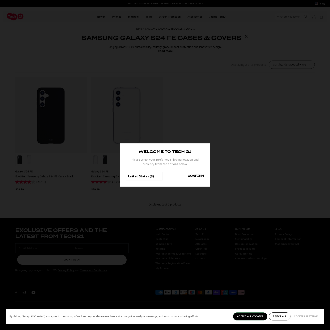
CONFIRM (196, 176)
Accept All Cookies (250, 316)
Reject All (279, 316)
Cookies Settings (306, 316)
